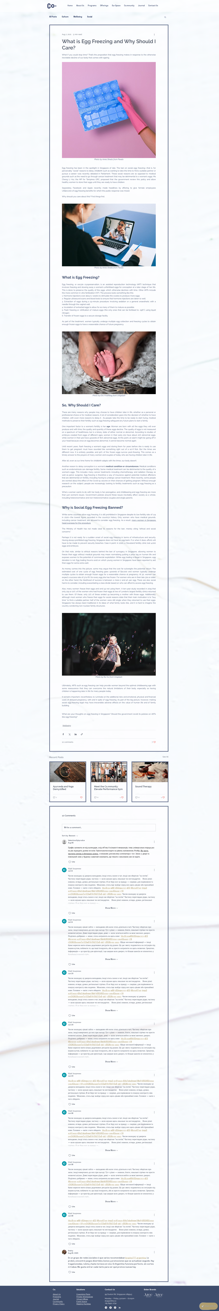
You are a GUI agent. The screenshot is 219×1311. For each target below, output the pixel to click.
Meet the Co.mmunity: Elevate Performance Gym (108, 787)
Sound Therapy (143, 786)
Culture (65, 17)
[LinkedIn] (119, 1307)
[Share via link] (82, 734)
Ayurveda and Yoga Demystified (63, 787)
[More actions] (154, 34)
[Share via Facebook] (63, 734)
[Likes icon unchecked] (69, 862)
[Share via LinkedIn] (75, 734)
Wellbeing (78, 17)
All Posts (53, 17)
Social (89, 17)
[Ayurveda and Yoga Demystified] (68, 772)
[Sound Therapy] (150, 772)
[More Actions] (154, 841)
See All (165, 757)
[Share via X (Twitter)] (69, 734)
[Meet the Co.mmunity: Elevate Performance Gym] (109, 772)
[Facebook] (110, 1307)
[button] (104, 5)
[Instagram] (115, 1307)
